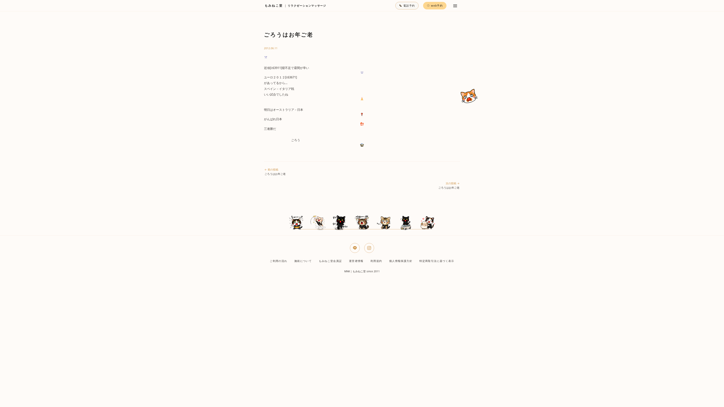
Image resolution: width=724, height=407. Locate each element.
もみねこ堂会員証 (330, 261)
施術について (303, 261)
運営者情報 (356, 261)
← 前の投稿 (275, 172)
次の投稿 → (448, 185)
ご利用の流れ (278, 261)
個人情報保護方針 (400, 261)
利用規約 (376, 261)
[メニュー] (455, 6)
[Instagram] (369, 248)
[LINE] (355, 248)
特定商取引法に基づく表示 (436, 261)
